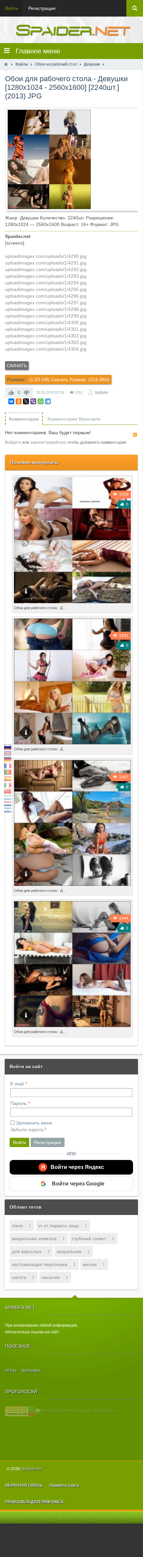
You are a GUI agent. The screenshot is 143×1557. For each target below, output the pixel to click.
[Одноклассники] (19, 401)
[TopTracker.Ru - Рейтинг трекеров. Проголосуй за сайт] (19, 1411)
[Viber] (33, 401)
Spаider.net (31, 1469)
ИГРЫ (11, 1370)
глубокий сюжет (89, 1238)
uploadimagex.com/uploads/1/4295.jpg (45, 289)
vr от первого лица (58, 1225)
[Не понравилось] (27, 392)
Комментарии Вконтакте (74, 419)
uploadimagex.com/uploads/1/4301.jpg (45, 329)
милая (90, 1264)
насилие (51, 1277)
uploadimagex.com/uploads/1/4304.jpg (45, 349)
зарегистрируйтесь (48, 442)
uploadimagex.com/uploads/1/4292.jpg (45, 269)
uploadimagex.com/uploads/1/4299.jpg (45, 315)
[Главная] (6, 64)
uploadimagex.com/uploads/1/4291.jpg (45, 262)
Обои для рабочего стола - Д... (40, 608)
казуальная (69, 1251)
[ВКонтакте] (11, 401)
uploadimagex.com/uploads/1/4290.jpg (45, 256)
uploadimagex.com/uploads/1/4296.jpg (45, 296)
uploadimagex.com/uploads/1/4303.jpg (45, 342)
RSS (135, 435)
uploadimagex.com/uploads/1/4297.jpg (45, 302)
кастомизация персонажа (40, 1264)
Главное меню (35, 51)
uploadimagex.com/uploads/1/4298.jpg (45, 309)
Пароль (18, 1103)
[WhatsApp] (41, 401)
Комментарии (24, 419)
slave (17, 1225)
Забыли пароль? (28, 1129)
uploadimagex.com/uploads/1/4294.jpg (45, 282)
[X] (26, 401)
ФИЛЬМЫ (31, 1370)
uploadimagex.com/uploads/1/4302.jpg (45, 335)
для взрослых (27, 1251)
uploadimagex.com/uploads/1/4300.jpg (45, 322)
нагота (19, 1277)
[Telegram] (48, 401)
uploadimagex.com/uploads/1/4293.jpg (45, 276)
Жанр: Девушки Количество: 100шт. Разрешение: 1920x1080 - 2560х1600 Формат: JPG (67, 751)
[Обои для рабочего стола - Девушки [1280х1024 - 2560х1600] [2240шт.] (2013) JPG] (74, 159)
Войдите (13, 442)
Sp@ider (101, 392)
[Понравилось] (11, 392)
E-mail (17, 1083)
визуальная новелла (34, 1238)
